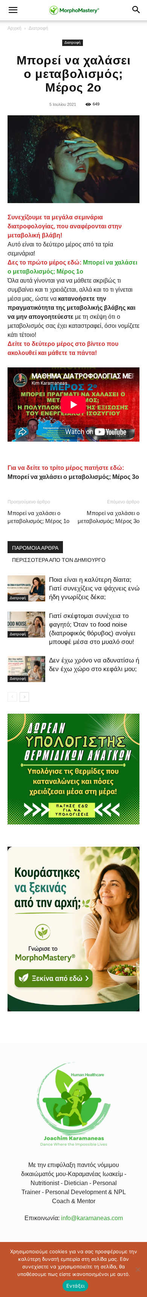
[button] (13, 10)
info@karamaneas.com (92, 1218)
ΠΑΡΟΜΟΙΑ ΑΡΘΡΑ (35, 548)
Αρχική (14, 28)
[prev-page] (12, 697)
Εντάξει (75, 1286)
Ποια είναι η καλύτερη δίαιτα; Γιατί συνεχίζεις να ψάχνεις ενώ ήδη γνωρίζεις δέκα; (94, 588)
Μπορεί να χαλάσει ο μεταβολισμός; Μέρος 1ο (38, 517)
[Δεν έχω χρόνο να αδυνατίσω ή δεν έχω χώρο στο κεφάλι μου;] (26, 669)
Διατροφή (38, 28)
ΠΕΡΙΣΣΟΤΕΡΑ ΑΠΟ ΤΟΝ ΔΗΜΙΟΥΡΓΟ (59, 560)
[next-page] (24, 697)
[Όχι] (137, 1269)
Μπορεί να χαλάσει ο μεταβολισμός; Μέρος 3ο (108, 517)
